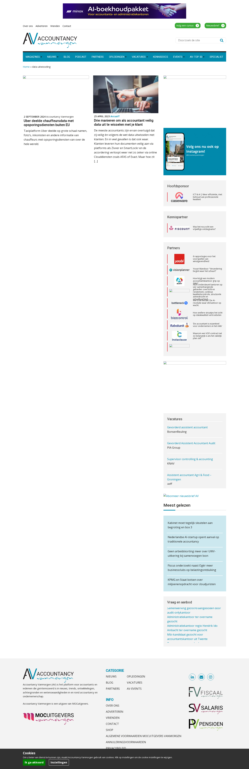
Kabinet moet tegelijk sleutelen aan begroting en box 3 (190, 525)
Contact (112, 724)
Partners (113, 689)
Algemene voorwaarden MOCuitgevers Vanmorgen (143, 736)
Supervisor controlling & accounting (190, 446)
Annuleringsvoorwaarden (126, 742)
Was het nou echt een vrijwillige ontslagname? (204, 228)
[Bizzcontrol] (179, 303)
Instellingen (59, 762)
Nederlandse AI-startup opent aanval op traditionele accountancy (193, 539)
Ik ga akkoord (34, 762)
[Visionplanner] (179, 259)
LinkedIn (192, 677)
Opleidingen (136, 676)
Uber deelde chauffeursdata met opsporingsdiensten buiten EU (49, 123)
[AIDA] (179, 281)
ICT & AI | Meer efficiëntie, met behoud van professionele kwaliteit (207, 197)
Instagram (210, 677)
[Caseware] (179, 197)
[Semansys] (179, 336)
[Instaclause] (179, 325)
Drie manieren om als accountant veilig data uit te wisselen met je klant (123, 122)
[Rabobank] (179, 314)
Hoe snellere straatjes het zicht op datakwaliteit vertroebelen (207, 303)
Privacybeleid (116, 748)
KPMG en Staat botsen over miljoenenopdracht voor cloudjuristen (192, 582)
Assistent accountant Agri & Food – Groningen (189, 464)
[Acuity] (179, 270)
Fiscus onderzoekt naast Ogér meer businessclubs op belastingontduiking (192, 568)
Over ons (112, 705)
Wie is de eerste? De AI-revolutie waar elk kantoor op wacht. (207, 292)
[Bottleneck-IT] (179, 292)
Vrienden (113, 718)
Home (26, 66)
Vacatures (134, 682)
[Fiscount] (179, 228)
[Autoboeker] (179, 347)
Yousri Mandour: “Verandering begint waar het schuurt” (207, 259)
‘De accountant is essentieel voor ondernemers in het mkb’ (207, 313)
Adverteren (114, 712)
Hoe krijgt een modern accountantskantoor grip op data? (206, 270)
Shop (109, 730)
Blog (109, 682)
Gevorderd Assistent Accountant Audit (191, 430)
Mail (201, 677)
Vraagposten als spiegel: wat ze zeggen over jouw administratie (206, 347)
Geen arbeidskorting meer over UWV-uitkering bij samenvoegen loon (192, 553)
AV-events (134, 689)
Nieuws (111, 676)
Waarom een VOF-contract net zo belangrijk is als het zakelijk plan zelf (207, 325)
